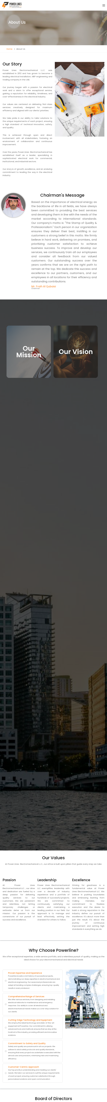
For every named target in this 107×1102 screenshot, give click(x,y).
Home (9, 49)
